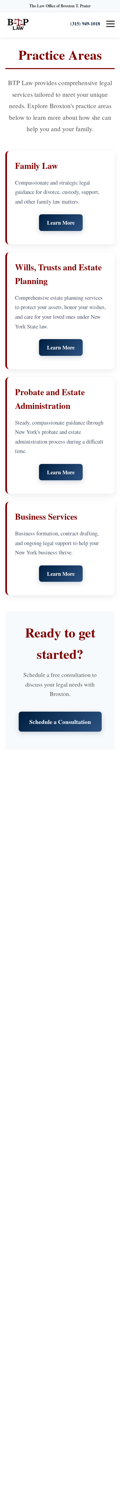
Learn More (61, 222)
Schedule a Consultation (60, 721)
